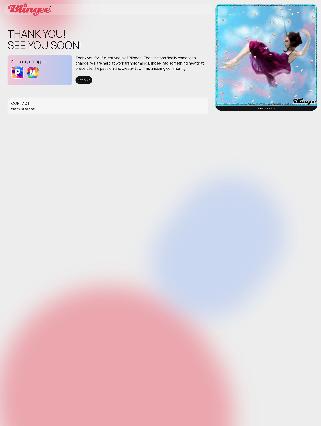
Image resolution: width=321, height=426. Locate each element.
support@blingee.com (23, 108)
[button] (258, 108)
